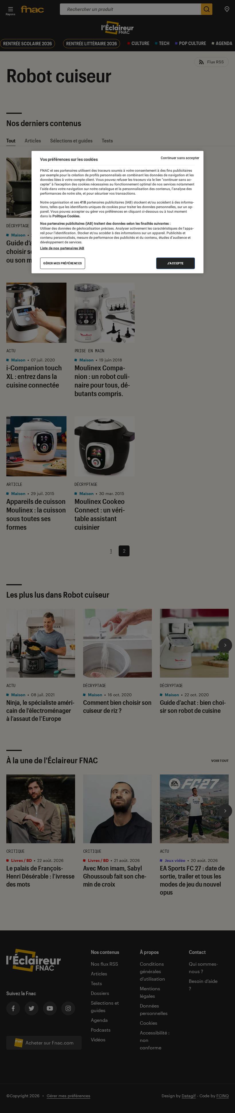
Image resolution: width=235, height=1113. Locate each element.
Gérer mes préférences (62, 263)
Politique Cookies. (66, 216)
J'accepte (175, 263)
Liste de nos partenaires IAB (62, 248)
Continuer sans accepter (180, 158)
